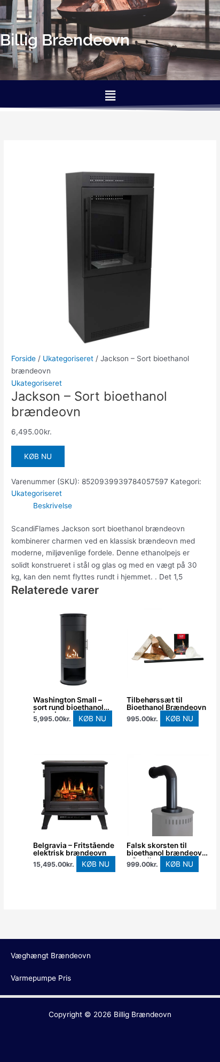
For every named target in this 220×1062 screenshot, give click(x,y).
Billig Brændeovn (142, 1014)
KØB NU (38, 456)
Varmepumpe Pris (41, 978)
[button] (110, 95)
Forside (23, 358)
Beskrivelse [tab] (52, 505)
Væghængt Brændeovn (51, 955)
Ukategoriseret (68, 358)
